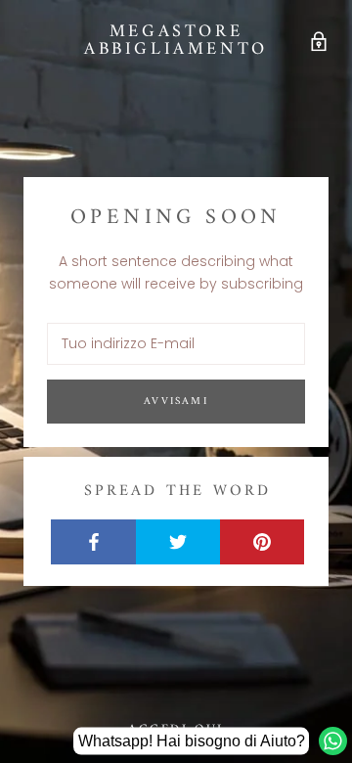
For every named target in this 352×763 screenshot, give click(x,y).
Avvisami (176, 401)
